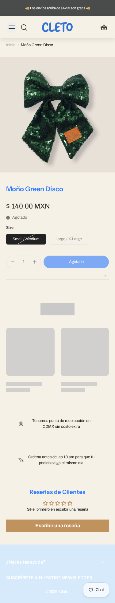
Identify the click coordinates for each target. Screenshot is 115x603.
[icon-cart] (102, 27)
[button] (76, 262)
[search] (24, 27)
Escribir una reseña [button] (57, 525)
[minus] (12, 262)
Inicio (10, 45)
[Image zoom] (57, 114)
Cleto (64, 591)
